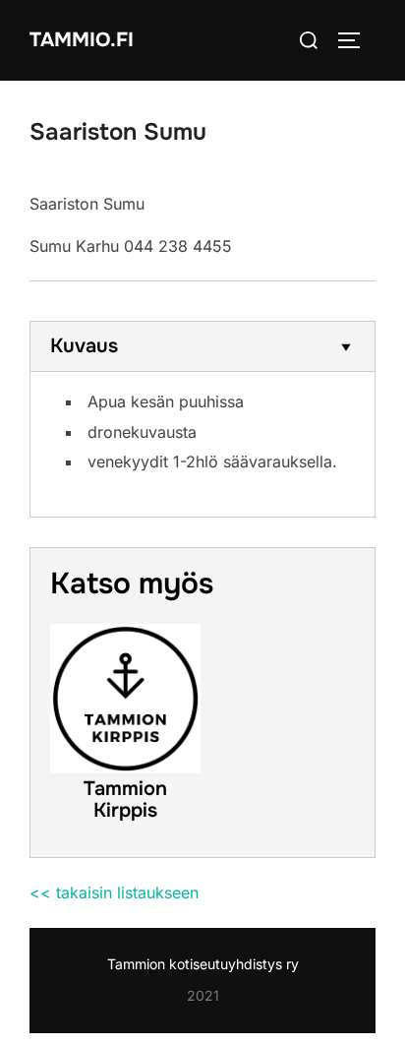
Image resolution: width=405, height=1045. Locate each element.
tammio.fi (81, 40)
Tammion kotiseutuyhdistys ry (203, 963)
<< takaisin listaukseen (114, 892)
